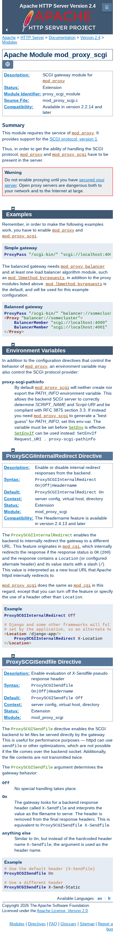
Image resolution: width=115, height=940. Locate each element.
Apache (9, 37)
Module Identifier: (22, 93)
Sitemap (87, 924)
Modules (9, 42)
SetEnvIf (24, 433)
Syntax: (12, 479)
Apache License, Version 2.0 (62, 910)
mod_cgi (71, 546)
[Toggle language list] (7, 64)
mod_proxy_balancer (83, 266)
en (99, 898)
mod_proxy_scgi (69, 154)
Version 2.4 (90, 37)
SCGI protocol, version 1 (73, 138)
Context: (13, 498)
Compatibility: (18, 106)
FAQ (53, 924)
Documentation (62, 37)
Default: (12, 491)
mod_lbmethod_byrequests (36, 277)
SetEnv (76, 427)
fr (109, 898)
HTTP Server (32, 37)
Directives (37, 924)
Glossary (68, 924)
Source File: (16, 100)
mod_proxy (54, 81)
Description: (17, 74)
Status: (11, 87)
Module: (12, 511)
